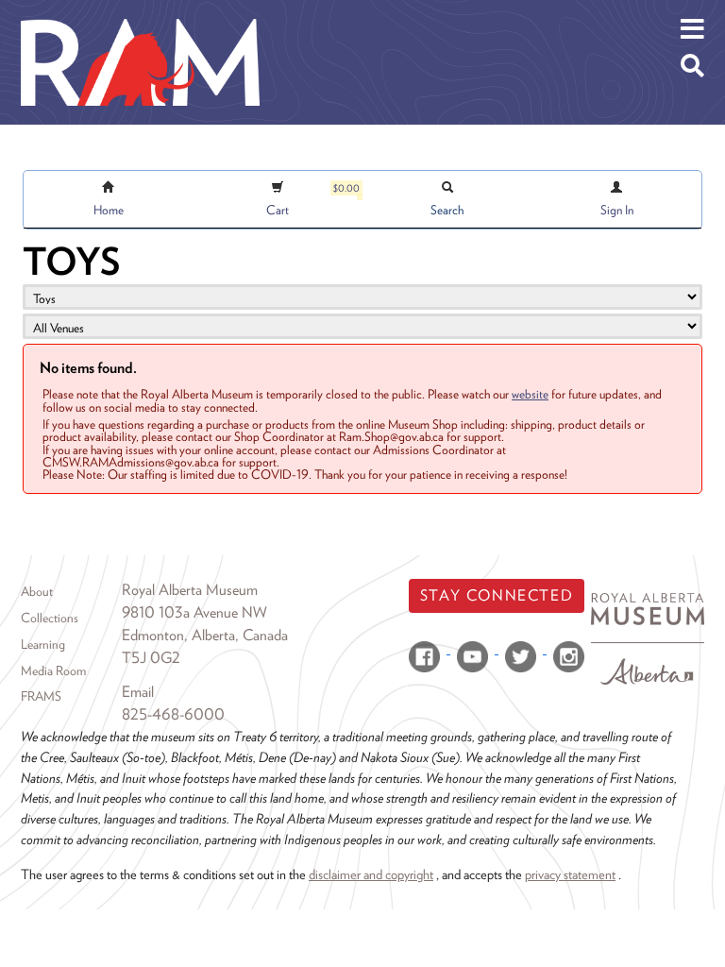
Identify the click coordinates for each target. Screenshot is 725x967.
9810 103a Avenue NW (194, 612)
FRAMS (41, 696)
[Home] (140, 14)
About (37, 591)
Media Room (53, 670)
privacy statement (570, 874)
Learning (43, 644)
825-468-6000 (173, 714)
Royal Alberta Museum (190, 590)
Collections (49, 617)
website (530, 393)
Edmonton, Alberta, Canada (205, 635)
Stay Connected (496, 595)
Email (138, 692)
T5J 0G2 (151, 658)
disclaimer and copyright (371, 874)
